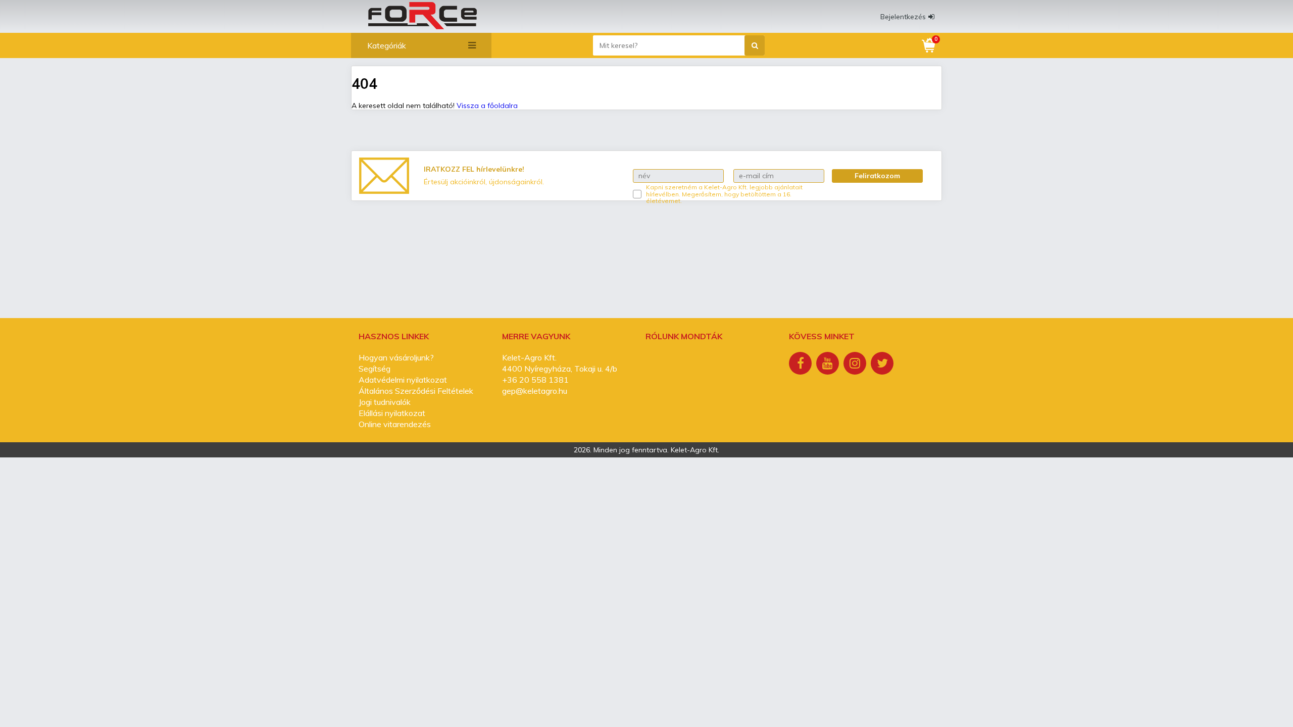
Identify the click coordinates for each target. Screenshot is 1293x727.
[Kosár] (929, 45)
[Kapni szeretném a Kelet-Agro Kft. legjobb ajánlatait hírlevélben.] (637, 194)
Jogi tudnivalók (385, 402)
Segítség (374, 369)
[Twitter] (883, 364)
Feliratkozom (877, 175)
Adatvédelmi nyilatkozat (403, 380)
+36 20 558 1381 (535, 380)
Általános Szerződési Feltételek (416, 391)
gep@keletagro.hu (534, 391)
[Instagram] (856, 364)
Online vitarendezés (395, 424)
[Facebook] (801, 364)
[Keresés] (754, 45)
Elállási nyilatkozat (392, 413)
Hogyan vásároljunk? (396, 357)
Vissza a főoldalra (487, 105)
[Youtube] (828, 364)
